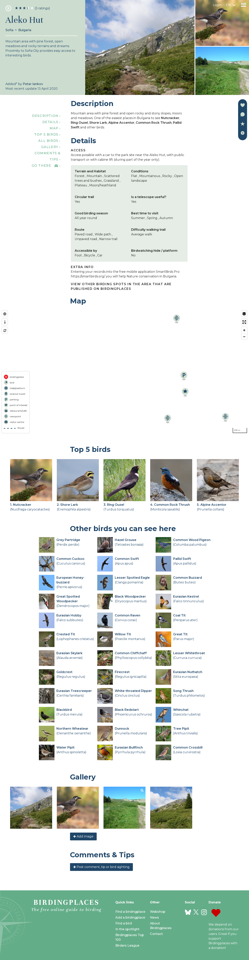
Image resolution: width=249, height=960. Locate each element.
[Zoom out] (244, 336)
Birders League (127, 945)
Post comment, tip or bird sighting (103, 867)
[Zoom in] (244, 330)
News (154, 917)
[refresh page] (5, 330)
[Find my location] (5, 314)
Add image (84, 836)
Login (217, 5)
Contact (156, 934)
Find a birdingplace (130, 912)
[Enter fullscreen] (244, 322)
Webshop (157, 912)
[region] (124, 372)
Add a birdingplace (130, 917)
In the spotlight (127, 929)
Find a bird (123, 923)
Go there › (46, 165)
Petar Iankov (33, 84)
